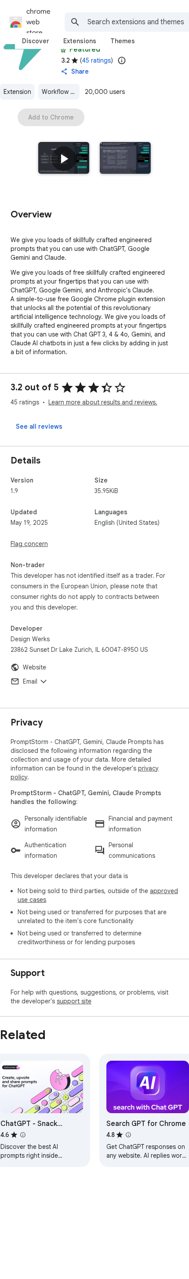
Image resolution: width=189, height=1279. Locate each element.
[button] (64, 159)
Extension (17, 92)
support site (74, 1001)
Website (34, 667)
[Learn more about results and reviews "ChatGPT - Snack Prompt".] (22, 1134)
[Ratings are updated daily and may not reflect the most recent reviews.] (122, 60)
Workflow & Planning (61, 92)
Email (30, 681)
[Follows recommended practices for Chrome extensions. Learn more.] (63, 49)
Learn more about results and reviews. (102, 402)
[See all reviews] (39, 426)
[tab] (35, 41)
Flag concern (29, 544)
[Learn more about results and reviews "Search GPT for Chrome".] (128, 1134)
